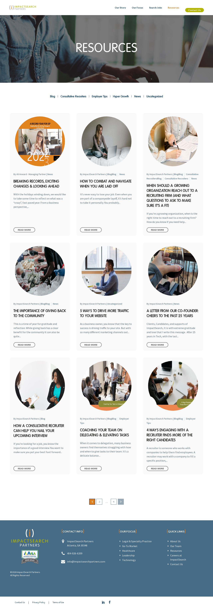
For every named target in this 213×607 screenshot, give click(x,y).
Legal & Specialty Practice (137, 541)
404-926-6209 (74, 553)
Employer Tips (99, 96)
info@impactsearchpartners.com (86, 561)
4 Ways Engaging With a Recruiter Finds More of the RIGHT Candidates (170, 435)
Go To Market (129, 546)
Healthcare (128, 550)
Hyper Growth (121, 96)
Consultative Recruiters (73, 96)
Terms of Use (58, 602)
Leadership (128, 555)
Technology (129, 560)
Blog (52, 96)
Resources (173, 7)
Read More (24, 230)
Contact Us (194, 10)
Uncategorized (154, 96)
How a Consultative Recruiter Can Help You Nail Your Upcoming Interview (38, 431)
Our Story (120, 7)
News (137, 96)
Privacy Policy (38, 602)
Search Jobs (155, 7)
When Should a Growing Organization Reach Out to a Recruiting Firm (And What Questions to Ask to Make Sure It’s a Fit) (172, 196)
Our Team (175, 546)
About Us (175, 541)
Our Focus (137, 7)
